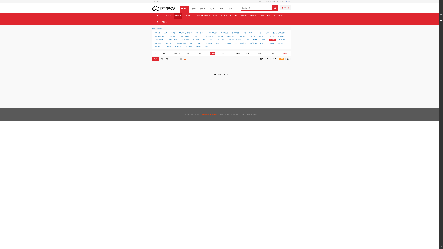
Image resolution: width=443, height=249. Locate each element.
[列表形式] (185, 59)
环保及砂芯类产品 (208, 36)
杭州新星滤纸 (213, 33)
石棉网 (247, 40)
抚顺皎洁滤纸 (236, 33)
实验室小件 (188, 16)
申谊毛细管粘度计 (172, 40)
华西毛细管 (169, 43)
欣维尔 (173, 33)
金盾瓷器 (281, 36)
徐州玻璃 (172, 36)
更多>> (285, 53)
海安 (267, 33)
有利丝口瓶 (158, 43)
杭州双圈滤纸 (248, 33)
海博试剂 (165, 22)
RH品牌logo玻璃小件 (185, 33)
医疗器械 (233, 16)
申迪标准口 (178, 46)
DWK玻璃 (228, 43)
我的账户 (267, 1)
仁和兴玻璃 (270, 43)
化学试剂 (168, 16)
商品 (185, 9)
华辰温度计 (224, 33)
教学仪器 (281, 16)
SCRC (255, 40)
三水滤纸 (259, 33)
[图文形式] (181, 59)
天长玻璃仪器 (220, 40)
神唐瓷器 (198, 46)
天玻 (165, 33)
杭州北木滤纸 (200, 33)
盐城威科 (189, 46)
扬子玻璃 (196, 40)
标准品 (215, 16)
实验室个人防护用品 (257, 16)
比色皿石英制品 (184, 36)
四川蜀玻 (157, 33)
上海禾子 (218, 43)
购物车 (261, 1)
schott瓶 (199, 43)
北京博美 (280, 43)
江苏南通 (252, 36)
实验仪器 (158, 16)
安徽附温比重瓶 (181, 43)
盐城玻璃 (209, 43)
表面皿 (263, 40)
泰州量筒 (220, 36)
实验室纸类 (271, 16)
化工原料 (224, 16)
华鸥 (204, 40)
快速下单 (286, 8)
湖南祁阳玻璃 (159, 40)
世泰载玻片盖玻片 (160, 36)
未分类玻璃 (167, 46)
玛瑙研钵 (282, 40)
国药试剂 (243, 16)
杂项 (156, 22)
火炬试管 (196, 36)
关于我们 (156, 1)
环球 (211, 40)
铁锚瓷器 (271, 36)
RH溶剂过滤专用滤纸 (256, 43)
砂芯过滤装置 (231, 36)
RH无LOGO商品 (240, 43)
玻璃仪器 (178, 16)
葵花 (206, 46)
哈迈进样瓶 (185, 40)
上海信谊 (261, 36)
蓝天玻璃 (272, 40)
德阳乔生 (157, 46)
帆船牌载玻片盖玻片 (279, 33)
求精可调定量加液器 (235, 40)
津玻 (191, 43)
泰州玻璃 (242, 36)
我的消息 (275, 1)
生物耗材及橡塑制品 (203, 16)
